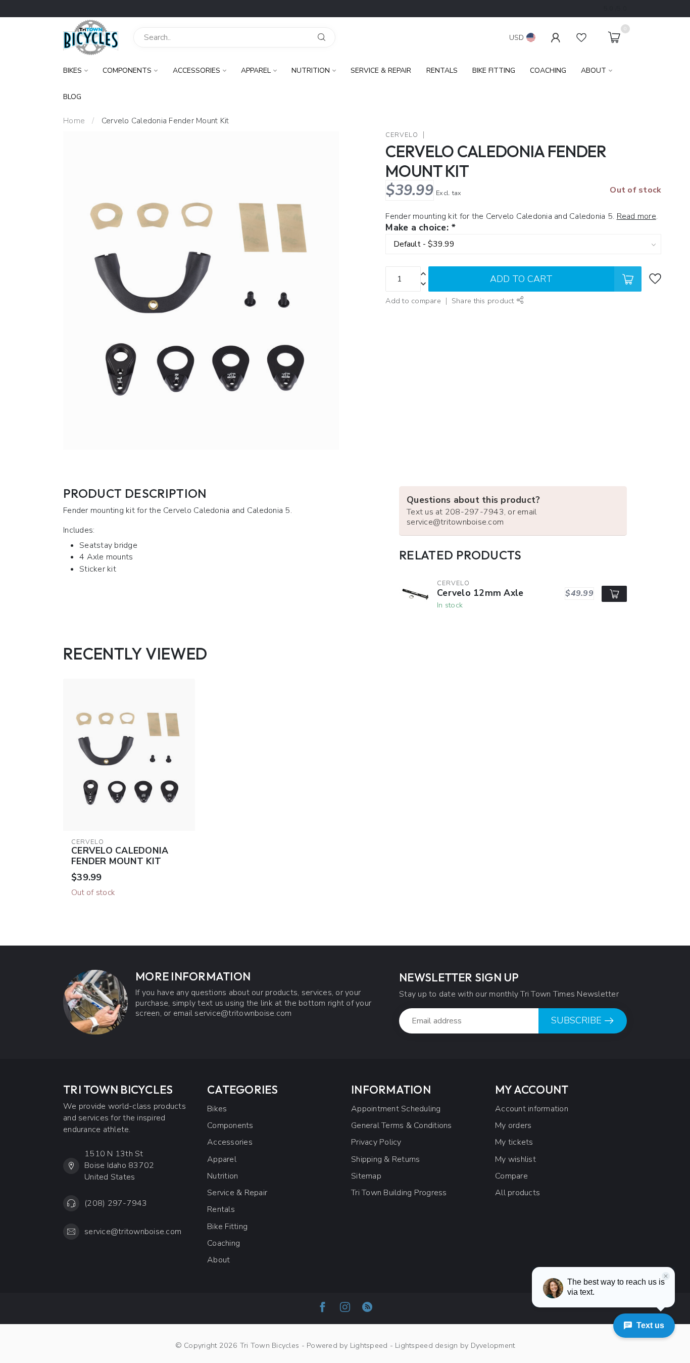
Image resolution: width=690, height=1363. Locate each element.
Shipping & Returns (385, 1159)
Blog (72, 97)
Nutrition (310, 70)
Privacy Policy (376, 1142)
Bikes (72, 70)
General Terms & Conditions (401, 1125)
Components (127, 70)
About (593, 70)
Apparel (256, 70)
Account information (531, 1108)
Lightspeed (369, 1345)
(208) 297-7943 (115, 1203)
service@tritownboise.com (132, 1231)
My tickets (514, 1142)
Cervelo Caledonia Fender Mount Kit (165, 121)
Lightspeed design (426, 1345)
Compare (511, 1176)
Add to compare (413, 301)
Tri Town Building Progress (399, 1192)
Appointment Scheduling (396, 1108)
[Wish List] (581, 37)
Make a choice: (420, 227)
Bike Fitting (493, 70)
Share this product (484, 301)
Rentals (442, 70)
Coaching (548, 70)
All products (517, 1192)
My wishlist (515, 1159)
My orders (513, 1125)
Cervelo (401, 135)
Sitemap (366, 1176)
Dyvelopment (493, 1345)
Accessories (196, 70)
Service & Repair (381, 70)
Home (74, 121)
